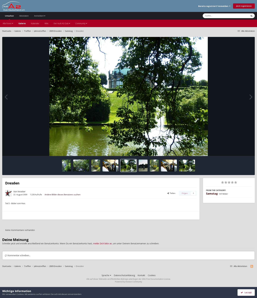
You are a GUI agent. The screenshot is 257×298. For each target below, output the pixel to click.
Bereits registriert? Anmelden (213, 6)
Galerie (22, 23)
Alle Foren (7, 23)
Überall (241, 15)
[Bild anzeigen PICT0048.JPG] (169, 165)
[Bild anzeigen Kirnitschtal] (66, 165)
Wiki (46, 23)
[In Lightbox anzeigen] (128, 96)
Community (80, 23)
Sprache (106, 275)
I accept (247, 292)
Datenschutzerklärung (124, 275)
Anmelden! (39, 15)
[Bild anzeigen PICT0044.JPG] (187, 165)
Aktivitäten (24, 15)
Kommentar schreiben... (18, 255)
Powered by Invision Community (128, 281)
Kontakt (141, 275)
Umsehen (9, 15)
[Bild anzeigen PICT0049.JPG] (154, 165)
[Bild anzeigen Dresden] (110, 165)
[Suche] (251, 15)
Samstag (212, 193)
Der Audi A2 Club (61, 23)
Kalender (35, 23)
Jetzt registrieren (244, 6)
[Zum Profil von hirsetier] (8, 193)
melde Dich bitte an (102, 243)
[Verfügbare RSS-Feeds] (252, 266)
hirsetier (21, 191)
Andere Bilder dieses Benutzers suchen (62, 194)
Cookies (152, 275)
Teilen (172, 193)
